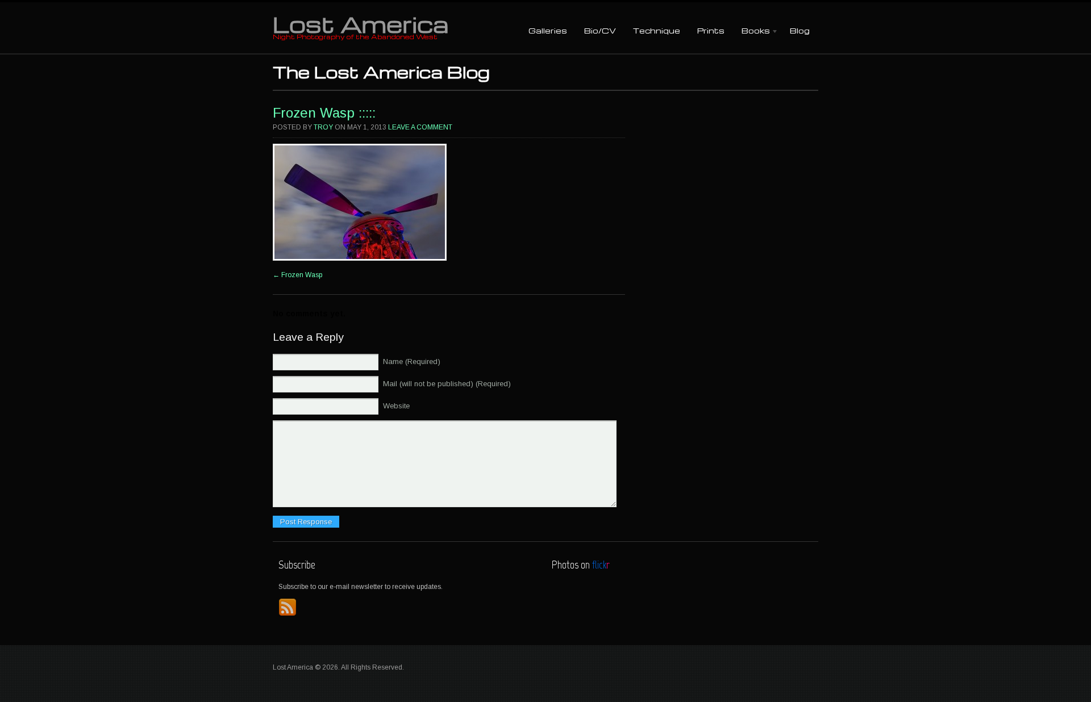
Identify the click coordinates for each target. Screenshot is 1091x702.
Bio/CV (600, 30)
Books (751, 31)
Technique (656, 30)
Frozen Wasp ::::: (324, 112)
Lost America (360, 24)
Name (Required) (411, 361)
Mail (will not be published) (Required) (447, 383)
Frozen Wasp (297, 275)
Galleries (547, 30)
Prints (710, 30)
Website (396, 406)
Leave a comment (420, 127)
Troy (323, 127)
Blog (800, 30)
